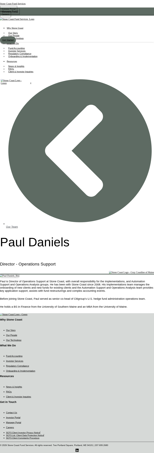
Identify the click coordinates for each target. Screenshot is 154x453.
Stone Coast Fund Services (13, 3)
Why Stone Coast (15, 28)
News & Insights (17, 103)
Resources (14, 98)
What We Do (15, 77)
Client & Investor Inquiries (23, 109)
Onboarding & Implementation (25, 92)
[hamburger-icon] (150, 28)
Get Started (14, 123)
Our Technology (16, 38)
